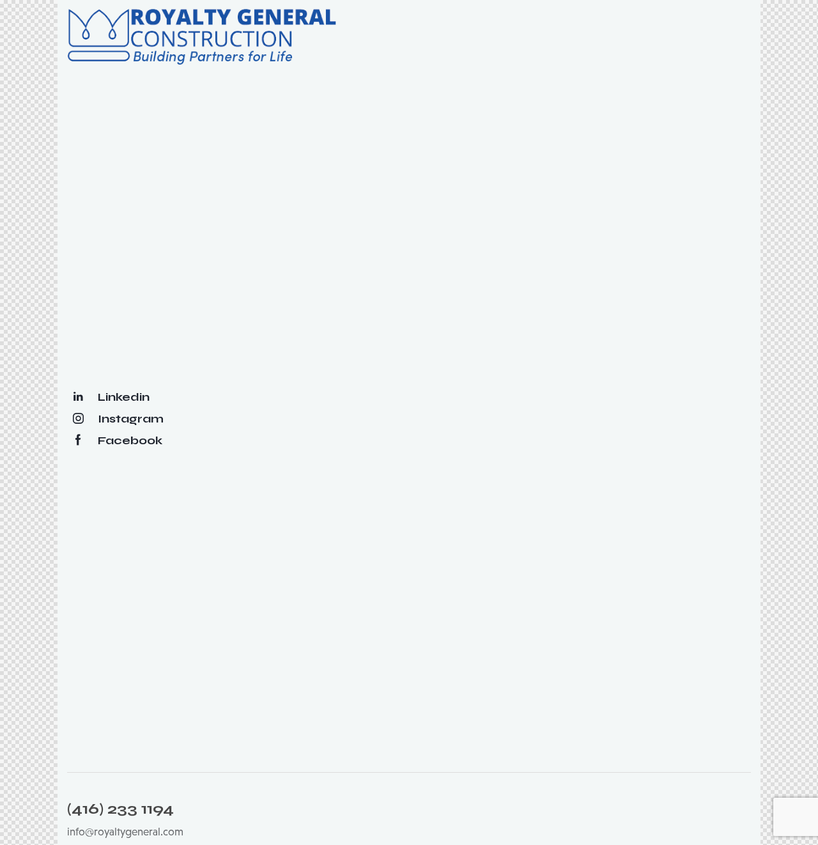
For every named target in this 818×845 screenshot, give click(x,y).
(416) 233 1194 (120, 809)
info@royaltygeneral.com (125, 832)
